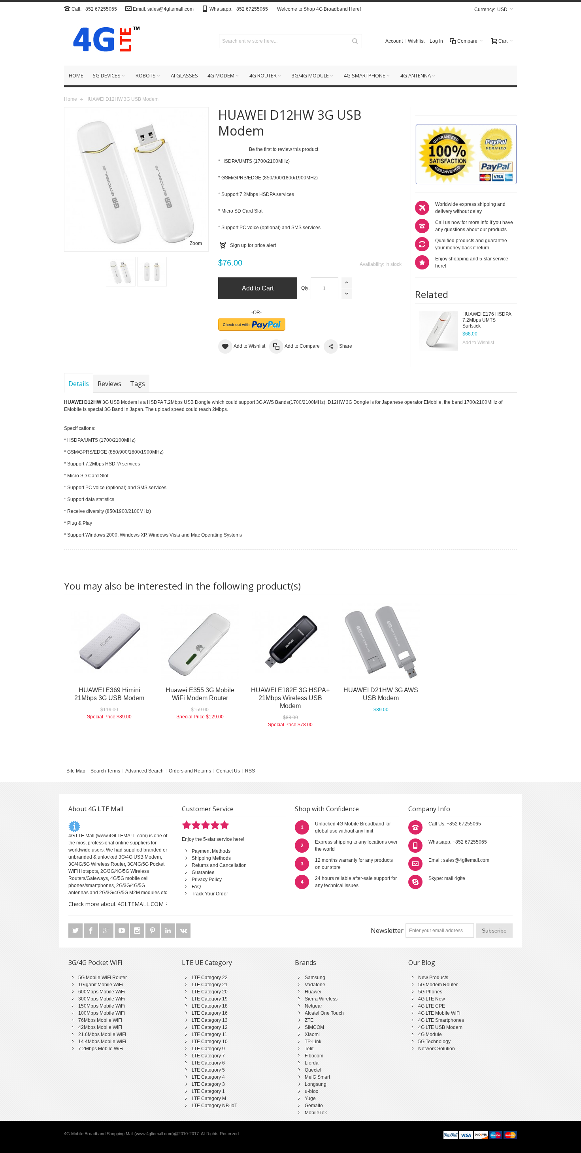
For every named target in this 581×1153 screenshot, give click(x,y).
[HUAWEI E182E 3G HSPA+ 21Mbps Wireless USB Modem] (290, 641)
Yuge (310, 1098)
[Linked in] (168, 931)
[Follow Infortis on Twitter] (76, 931)
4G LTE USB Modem (440, 1027)
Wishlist (416, 41)
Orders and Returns (190, 771)
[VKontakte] (183, 931)
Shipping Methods (211, 858)
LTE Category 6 (208, 1063)
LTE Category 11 (209, 1034)
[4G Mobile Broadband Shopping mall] (103, 41)
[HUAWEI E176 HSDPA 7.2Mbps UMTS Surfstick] (438, 331)
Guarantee (203, 872)
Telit (309, 1048)
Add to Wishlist (478, 342)
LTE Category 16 (210, 1013)
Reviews (109, 383)
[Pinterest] (153, 931)
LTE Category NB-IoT (214, 1105)
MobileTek (316, 1112)
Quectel (313, 1070)
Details (78, 383)
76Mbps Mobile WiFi (100, 1020)
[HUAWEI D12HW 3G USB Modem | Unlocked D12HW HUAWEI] (121, 271)
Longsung (315, 1084)
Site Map (75, 771)
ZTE (309, 1020)
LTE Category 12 (210, 1027)
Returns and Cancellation (219, 865)
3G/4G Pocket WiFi (95, 962)
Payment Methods (211, 851)
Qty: (305, 288)
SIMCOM (314, 1027)
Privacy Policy (207, 879)
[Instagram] (137, 931)
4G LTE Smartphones (441, 1020)
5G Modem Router (438, 984)
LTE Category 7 (208, 1056)
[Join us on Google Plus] (107, 931)
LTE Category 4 (208, 1077)
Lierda (312, 1063)
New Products (433, 977)
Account (394, 41)
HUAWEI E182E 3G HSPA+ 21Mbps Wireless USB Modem (290, 698)
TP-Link (313, 1041)
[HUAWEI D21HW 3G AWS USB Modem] (381, 641)
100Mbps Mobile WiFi (101, 1013)
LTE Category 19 (210, 999)
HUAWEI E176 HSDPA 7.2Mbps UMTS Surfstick (486, 320)
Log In (436, 41)
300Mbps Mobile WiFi (101, 999)
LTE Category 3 (208, 1084)
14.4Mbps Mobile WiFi (102, 1041)
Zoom (196, 243)
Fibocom (314, 1056)
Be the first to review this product (283, 149)
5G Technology (434, 1041)
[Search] (355, 41)
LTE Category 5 (208, 1070)
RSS (250, 771)
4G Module (430, 1034)
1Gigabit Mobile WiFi (100, 984)
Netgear (313, 1006)
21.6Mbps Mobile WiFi (102, 1034)
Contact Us (228, 771)
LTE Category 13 (210, 1020)
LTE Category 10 (210, 1041)
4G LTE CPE (431, 1006)
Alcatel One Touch (324, 1013)
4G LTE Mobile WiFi (439, 1013)
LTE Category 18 (210, 1006)
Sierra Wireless (321, 999)
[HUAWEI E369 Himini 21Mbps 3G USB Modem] (109, 641)
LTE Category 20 (210, 992)
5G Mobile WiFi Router (102, 977)
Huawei (313, 992)
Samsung (315, 977)
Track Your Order (210, 894)
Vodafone (315, 984)
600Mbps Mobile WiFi (101, 992)
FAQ (196, 886)
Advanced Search (144, 771)
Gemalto (314, 1105)
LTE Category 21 (210, 984)
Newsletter (387, 930)
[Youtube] (122, 931)
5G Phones (430, 992)
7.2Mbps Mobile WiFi (100, 1048)
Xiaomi (312, 1034)
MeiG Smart (317, 1077)
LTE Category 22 (210, 977)
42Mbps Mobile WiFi (100, 1027)
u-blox (311, 1091)
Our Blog (421, 962)
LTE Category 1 (208, 1091)
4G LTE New (431, 999)
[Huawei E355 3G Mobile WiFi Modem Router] (199, 641)
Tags (137, 383)
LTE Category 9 (208, 1048)
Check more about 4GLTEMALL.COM (116, 904)
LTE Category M (209, 1098)
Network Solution (436, 1048)
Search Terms (105, 771)
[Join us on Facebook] (91, 931)
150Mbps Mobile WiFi (101, 1006)
